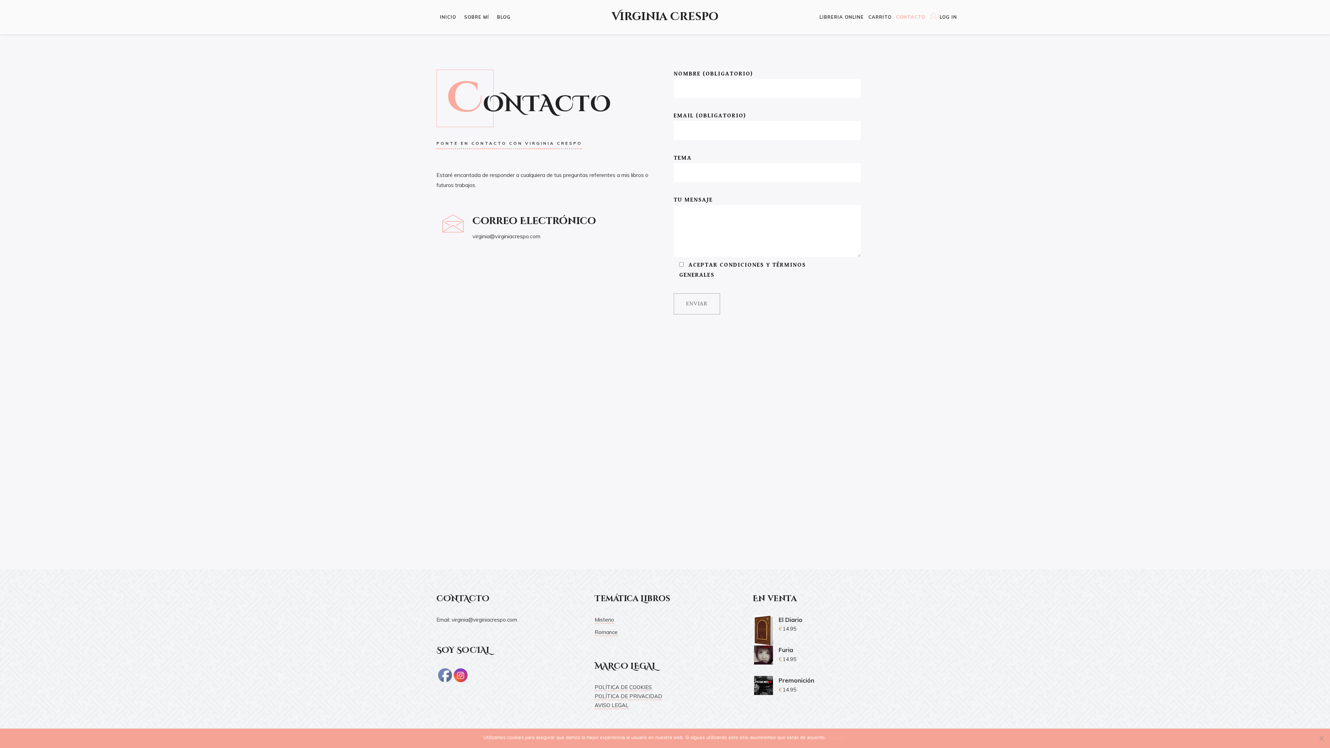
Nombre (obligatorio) (713, 73)
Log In (948, 17)
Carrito (880, 17)
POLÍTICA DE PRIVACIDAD (628, 696)
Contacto (910, 17)
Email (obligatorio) (710, 115)
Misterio (604, 619)
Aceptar (838, 737)
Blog (504, 17)
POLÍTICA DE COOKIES (623, 687)
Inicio (448, 17)
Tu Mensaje (693, 199)
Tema (683, 157)
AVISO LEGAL (612, 705)
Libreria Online (841, 17)
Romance (606, 632)
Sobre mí (476, 17)
